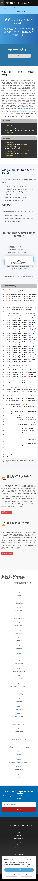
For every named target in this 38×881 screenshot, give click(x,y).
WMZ (19, 744)
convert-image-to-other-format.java (13, 460)
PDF (19, 721)
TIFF (19, 698)
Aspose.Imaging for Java (25, 108)
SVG (19, 691)
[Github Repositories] (27, 825)
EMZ (19, 736)
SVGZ (19, 759)
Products (18, 836)
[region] (19, 373)
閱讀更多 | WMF (7, 553)
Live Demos (18, 848)
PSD (19, 676)
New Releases (18, 839)
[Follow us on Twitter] (11, 825)
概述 (19, 55)
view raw (33, 460)
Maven (21, 113)
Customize (11, 874)
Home (18, 833)
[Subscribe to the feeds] (31, 825)
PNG (19, 660)
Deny (26, 874)
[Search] (35, 3)
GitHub (8, 461)
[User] (32, 3)
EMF (19, 615)
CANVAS (19, 767)
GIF (19, 600)
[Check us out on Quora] (23, 825)
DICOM (19, 607)
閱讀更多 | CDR (6, 512)
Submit (19, 809)
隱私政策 (24, 269)
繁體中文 (26, 3)
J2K (19, 645)
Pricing (18, 842)
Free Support (18, 851)
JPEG (19, 630)
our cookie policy (23, 866)
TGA (19, 751)
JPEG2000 (19, 653)
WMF (19, 713)
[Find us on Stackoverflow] (19, 825)
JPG (19, 623)
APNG (19, 668)
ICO (19, 774)
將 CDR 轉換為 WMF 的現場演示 (23, 276)
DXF (19, 683)
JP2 (19, 638)
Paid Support (19, 854)
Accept (19, 869)
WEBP (19, 706)
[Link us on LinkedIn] (15, 825)
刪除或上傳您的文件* (19, 263)
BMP (19, 592)
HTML (19, 729)
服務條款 (17, 269)
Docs (18, 845)
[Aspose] (13, 3)
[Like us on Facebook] (7, 825)
